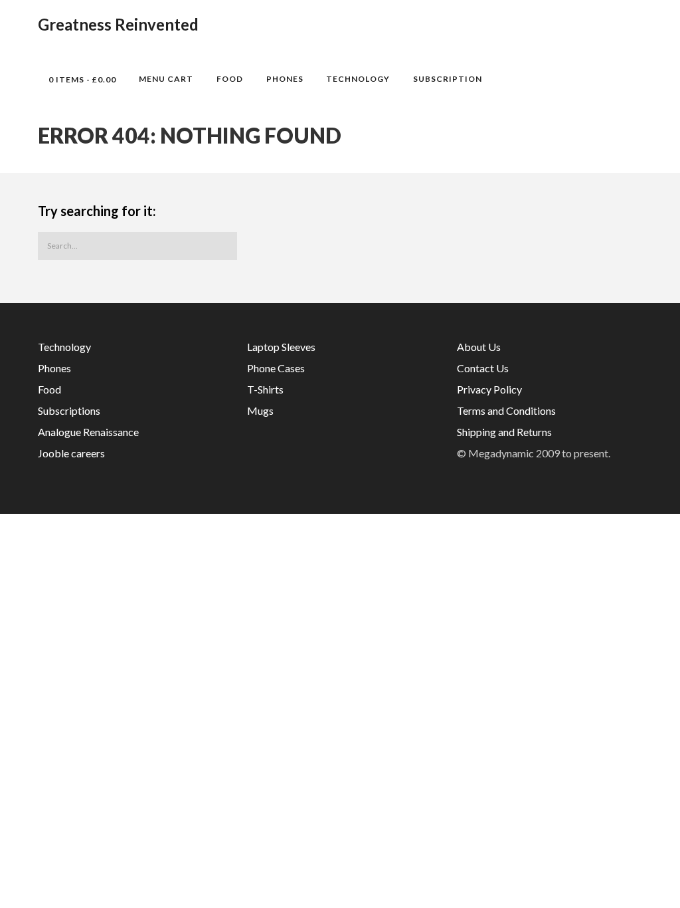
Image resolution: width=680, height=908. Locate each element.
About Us (479, 346)
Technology (358, 79)
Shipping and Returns (504, 431)
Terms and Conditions (506, 410)
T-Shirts (265, 389)
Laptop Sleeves (281, 346)
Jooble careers (71, 453)
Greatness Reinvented (118, 25)
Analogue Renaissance (88, 431)
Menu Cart (166, 79)
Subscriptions (69, 410)
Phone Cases (276, 368)
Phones (284, 79)
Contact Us (483, 368)
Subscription (447, 79)
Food (229, 79)
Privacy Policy (489, 389)
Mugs (260, 410)
